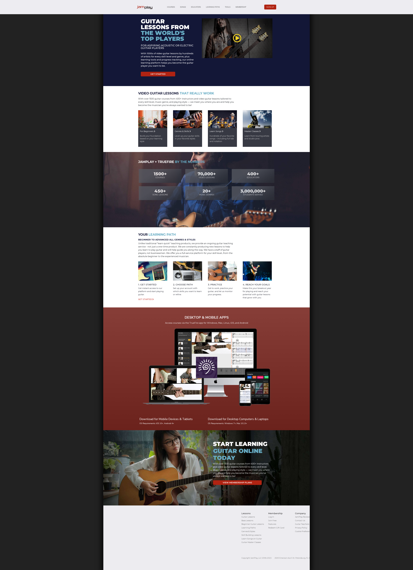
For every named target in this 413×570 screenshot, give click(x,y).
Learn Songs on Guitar (251, 539)
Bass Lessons (247, 521)
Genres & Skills (182, 131)
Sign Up (270, 7)
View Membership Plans (237, 482)
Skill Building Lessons (251, 535)
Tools (227, 7)
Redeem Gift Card (276, 528)
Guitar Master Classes (251, 542)
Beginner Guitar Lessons (252, 524)
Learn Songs (216, 131)
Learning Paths (213, 7)
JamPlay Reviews (302, 517)
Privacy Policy (301, 528)
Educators (196, 7)
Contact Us (300, 521)
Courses (171, 7)
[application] (237, 38)
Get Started (158, 74)
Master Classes (251, 131)
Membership (241, 7)
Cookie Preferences (304, 531)
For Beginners (147, 131)
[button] (237, 38)
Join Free (272, 521)
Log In (271, 517)
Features (272, 524)
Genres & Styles (248, 531)
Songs (183, 7)
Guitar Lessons (248, 517)
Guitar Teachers (302, 524)
